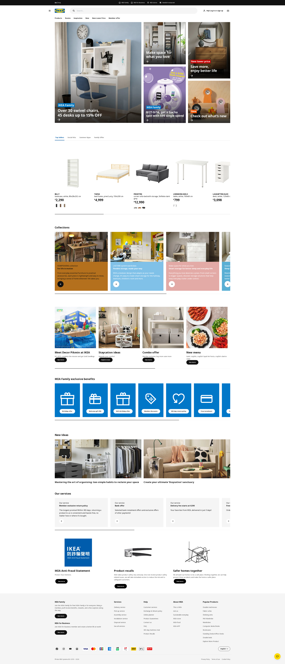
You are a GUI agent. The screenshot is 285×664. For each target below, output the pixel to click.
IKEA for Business (139, 3)
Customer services (150, 607)
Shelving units (208, 615)
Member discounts (151, 411)
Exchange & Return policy (153, 611)
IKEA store (177, 619)
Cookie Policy (226, 659)
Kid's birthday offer (123, 411)
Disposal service (120, 622)
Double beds (207, 637)
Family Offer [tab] (99, 137)
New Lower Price (99, 18)
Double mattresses (210, 607)
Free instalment (206, 411)
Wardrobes (207, 622)
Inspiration (78, 18)
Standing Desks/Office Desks (213, 634)
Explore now (105, 360)
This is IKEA (177, 607)
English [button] (223, 649)
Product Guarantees (151, 619)
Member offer (114, 18)
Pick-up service (119, 611)
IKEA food (176, 622)
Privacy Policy (205, 659)
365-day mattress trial (152, 630)
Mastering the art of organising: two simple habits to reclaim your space (97, 482)
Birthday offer (67, 411)
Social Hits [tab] (72, 137)
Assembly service (120, 615)
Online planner (149, 615)
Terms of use (216, 659)
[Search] (73, 10)
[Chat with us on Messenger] (277, 656)
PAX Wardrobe (208, 619)
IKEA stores (153, 3)
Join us (175, 611)
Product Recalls (149, 634)
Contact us (148, 622)
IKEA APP (176, 626)
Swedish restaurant (168, 3)
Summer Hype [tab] (85, 137)
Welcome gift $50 (95, 411)
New (87, 18)
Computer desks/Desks (211, 626)
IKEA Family (125, 3)
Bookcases (207, 630)
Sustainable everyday (180, 615)
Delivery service (119, 607)
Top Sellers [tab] (59, 137)
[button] (230, 263)
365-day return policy (178, 411)
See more (60, 360)
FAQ (145, 626)
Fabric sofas (207, 611)
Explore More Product (211, 641)
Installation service (121, 619)
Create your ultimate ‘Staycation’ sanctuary (169, 482)
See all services (119, 626)
